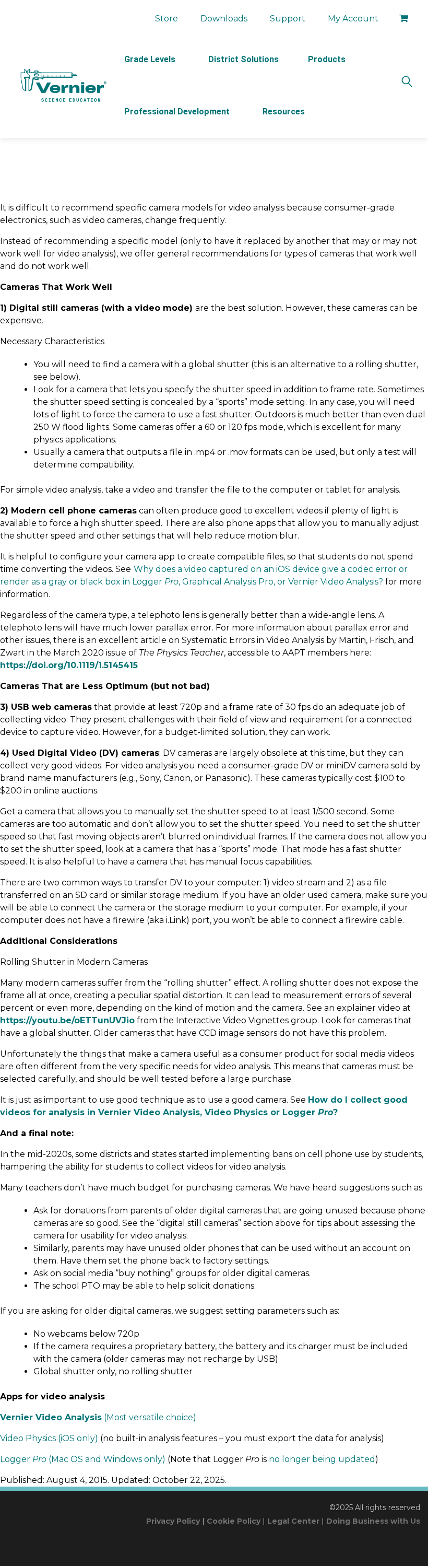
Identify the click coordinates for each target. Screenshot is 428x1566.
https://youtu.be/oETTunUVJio (67, 1020)
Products (327, 59)
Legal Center (293, 1521)
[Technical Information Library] (63, 85)
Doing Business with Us (373, 1521)
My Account (353, 19)
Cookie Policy (233, 1521)
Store (166, 19)
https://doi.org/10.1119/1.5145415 (69, 665)
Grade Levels (149, 59)
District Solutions (243, 59)
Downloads (223, 19)
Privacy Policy (173, 1521)
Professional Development (177, 111)
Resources (284, 111)
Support (287, 19)
